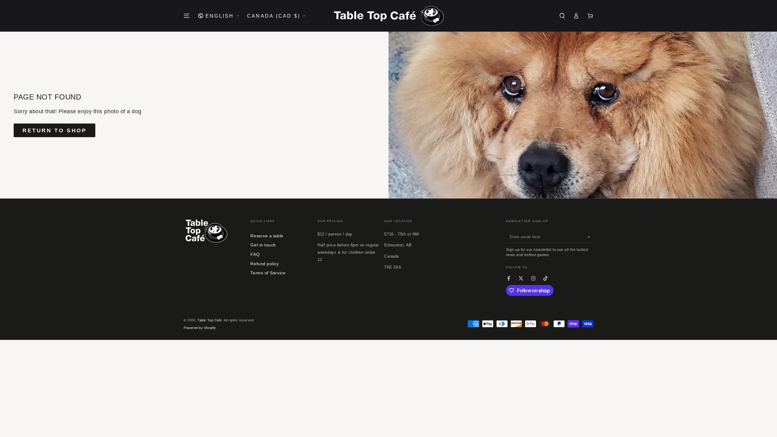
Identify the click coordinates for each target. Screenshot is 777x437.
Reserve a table (266, 235)
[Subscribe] (590, 237)
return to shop (54, 130)
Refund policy (264, 263)
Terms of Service (267, 272)
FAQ (255, 254)
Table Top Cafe (209, 320)
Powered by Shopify (200, 328)
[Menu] (187, 16)
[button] (562, 16)
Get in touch (263, 244)
